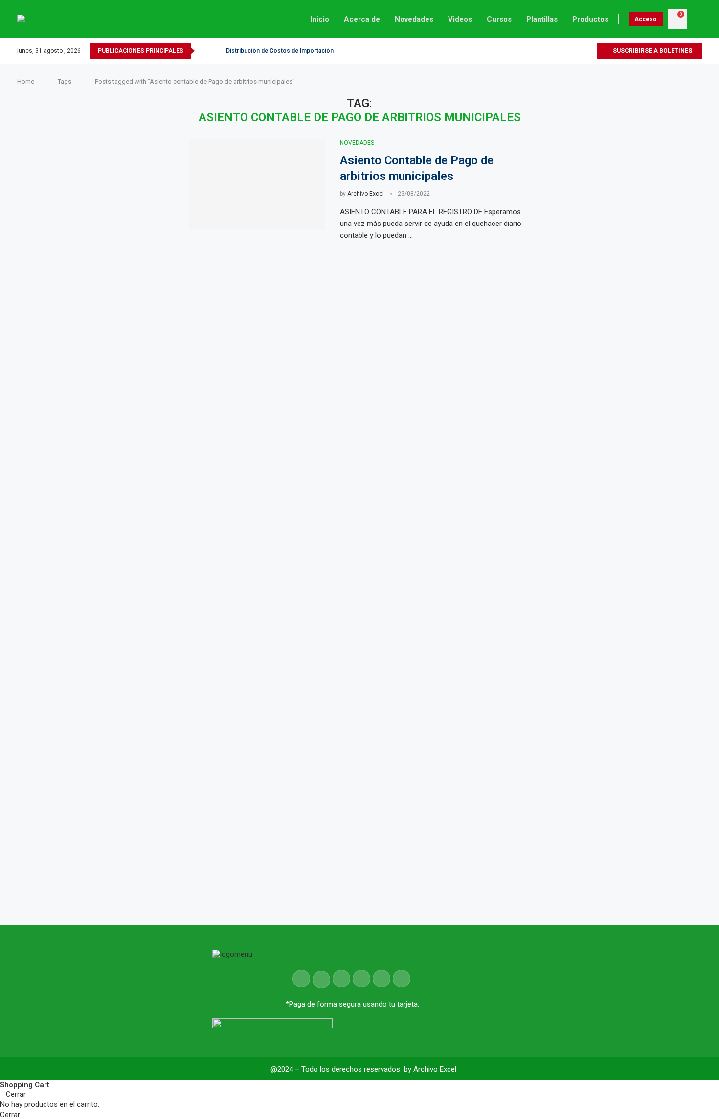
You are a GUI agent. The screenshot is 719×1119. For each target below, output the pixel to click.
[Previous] (204, 51)
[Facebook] (555, 51)
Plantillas (542, 19)
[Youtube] (578, 51)
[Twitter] (566, 51)
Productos (590, 19)
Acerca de (362, 19)
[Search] (697, 19)
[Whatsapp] (589, 51)
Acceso (645, 19)
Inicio (319, 19)
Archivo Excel (365, 193)
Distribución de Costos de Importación (280, 50)
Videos (460, 19)
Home (25, 81)
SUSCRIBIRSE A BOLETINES (651, 50)
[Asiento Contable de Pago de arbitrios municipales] (257, 184)
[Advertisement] (628, 458)
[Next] (216, 51)
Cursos (499, 19)
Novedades (414, 19)
